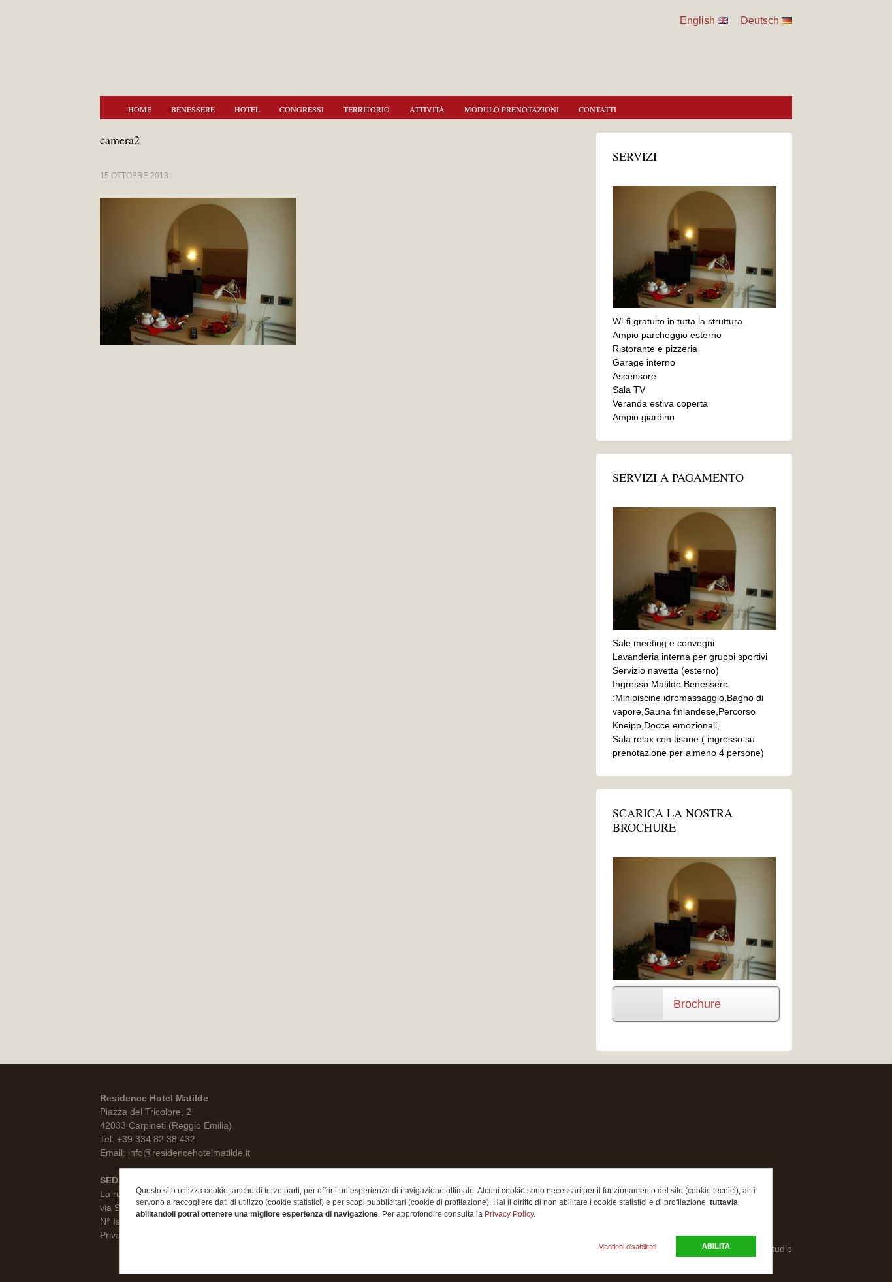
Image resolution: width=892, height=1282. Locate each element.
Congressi (301, 109)
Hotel (247, 109)
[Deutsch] (787, 20)
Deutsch (760, 20)
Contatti (597, 109)
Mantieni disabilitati (627, 1247)
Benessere (193, 109)
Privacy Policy (509, 1214)
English (697, 20)
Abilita (716, 1246)
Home (139, 109)
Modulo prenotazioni (511, 109)
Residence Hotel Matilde (446, 39)
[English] (723, 20)
